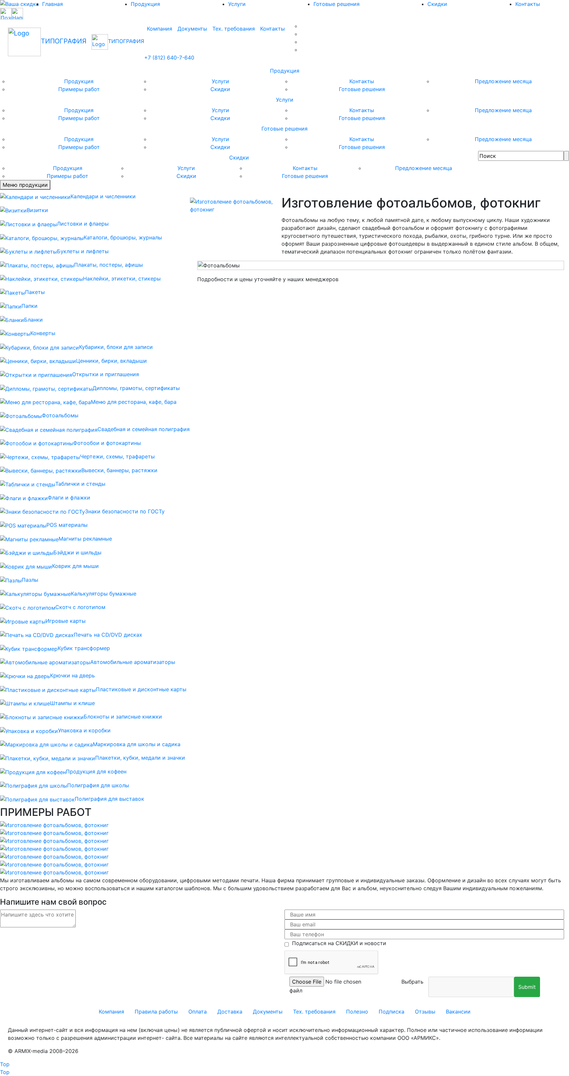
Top (5, 1064)
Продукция (145, 4)
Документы (192, 28)
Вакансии (458, 1011)
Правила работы (156, 1011)
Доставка (229, 1011)
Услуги (237, 4)
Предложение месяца (503, 81)
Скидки (437, 4)
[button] (527, 987)
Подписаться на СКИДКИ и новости (337, 943)
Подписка (391, 1011)
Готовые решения (336, 4)
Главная (52, 4)
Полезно (357, 1011)
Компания (159, 28)
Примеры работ (79, 89)
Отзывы (425, 1011)
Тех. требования (233, 28)
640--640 (169, 57)
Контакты (272, 28)
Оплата (197, 1011)
